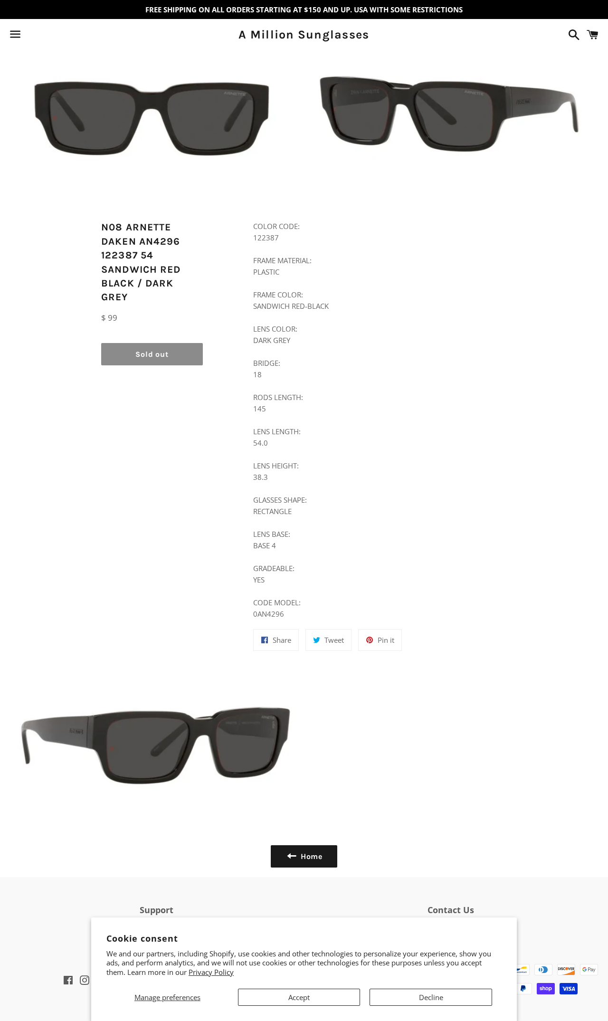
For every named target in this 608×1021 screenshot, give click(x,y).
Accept (299, 997)
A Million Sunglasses (303, 34)
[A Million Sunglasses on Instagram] (49, 36)
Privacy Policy (211, 972)
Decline (431, 997)
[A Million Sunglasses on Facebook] (32, 36)
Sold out (151, 354)
